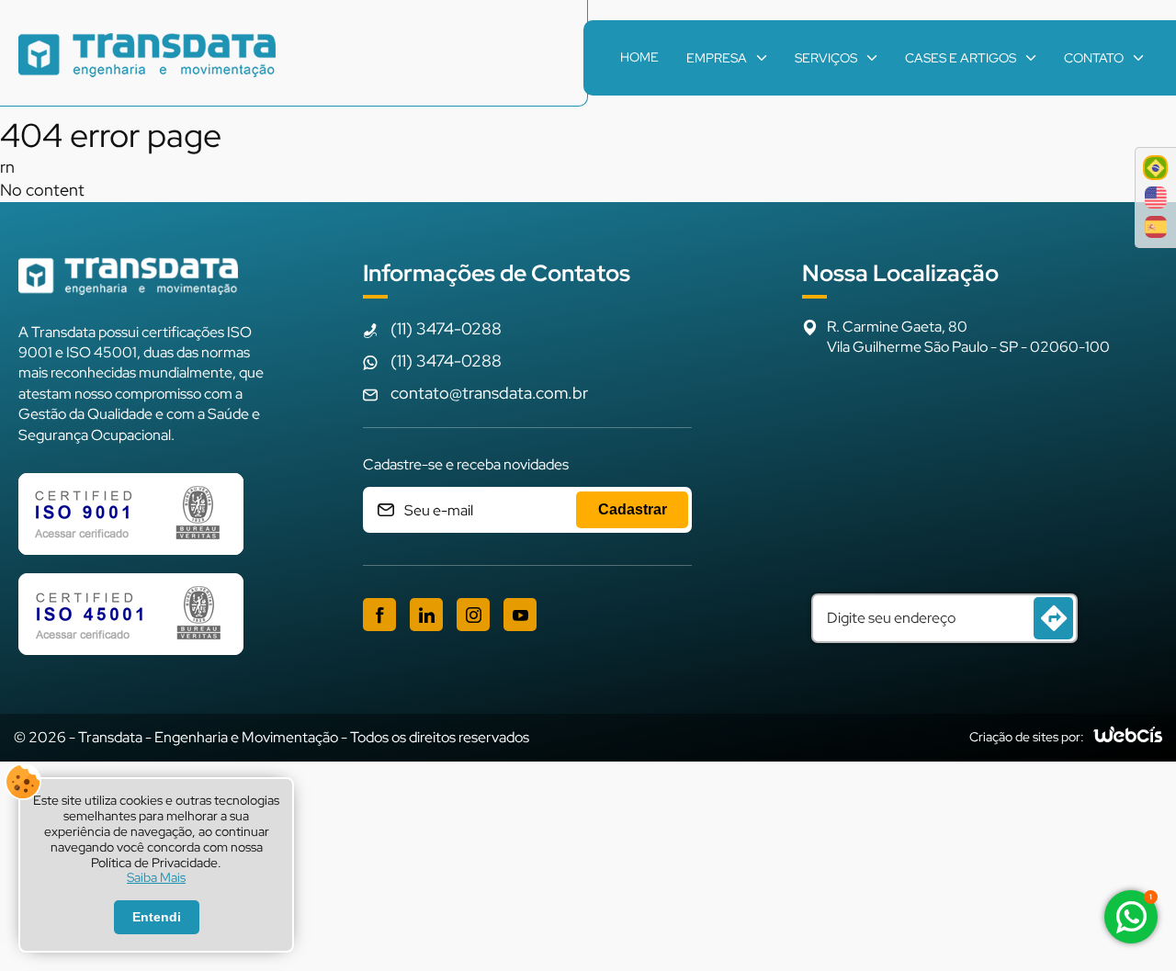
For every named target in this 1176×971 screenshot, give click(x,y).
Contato (1094, 58)
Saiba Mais (156, 878)
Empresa (716, 58)
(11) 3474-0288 (446, 328)
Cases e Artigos (960, 58)
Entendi (156, 916)
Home (639, 57)
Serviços (826, 58)
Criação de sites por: (1026, 736)
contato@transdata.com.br (489, 392)
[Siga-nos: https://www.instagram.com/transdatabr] (473, 614)
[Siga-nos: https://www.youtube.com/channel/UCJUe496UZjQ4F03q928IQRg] (520, 614)
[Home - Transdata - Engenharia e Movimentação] (147, 58)
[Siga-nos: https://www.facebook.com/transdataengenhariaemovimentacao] (379, 614)
